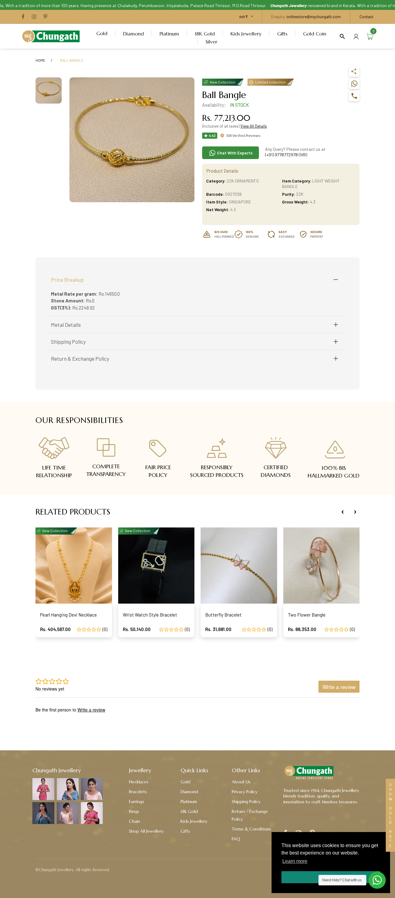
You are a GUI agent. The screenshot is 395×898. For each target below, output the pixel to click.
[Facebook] (23, 16)
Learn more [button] (294, 861)
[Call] (354, 96)
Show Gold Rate (390, 815)
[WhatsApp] (354, 83)
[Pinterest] (45, 16)
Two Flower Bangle (307, 614)
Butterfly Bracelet (223, 614)
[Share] (354, 71)
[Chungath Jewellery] (52, 35)
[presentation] (342, 512)
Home (40, 60)
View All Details (253, 126)
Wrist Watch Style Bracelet (150, 614)
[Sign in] (356, 36)
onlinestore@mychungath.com (313, 16)
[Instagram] (34, 16)
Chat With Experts (234, 152)
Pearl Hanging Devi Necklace (68, 614)
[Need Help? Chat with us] (377, 880)
